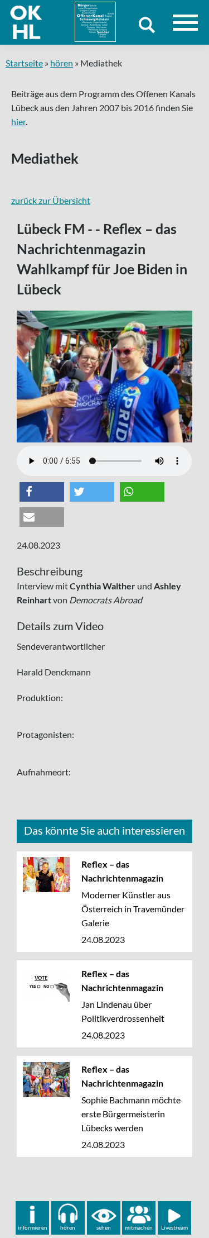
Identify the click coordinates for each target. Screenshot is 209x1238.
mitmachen (139, 1227)
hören (61, 63)
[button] (42, 492)
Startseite (24, 63)
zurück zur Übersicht (50, 200)
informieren (32, 1227)
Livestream (174, 1227)
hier (18, 121)
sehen (103, 1227)
